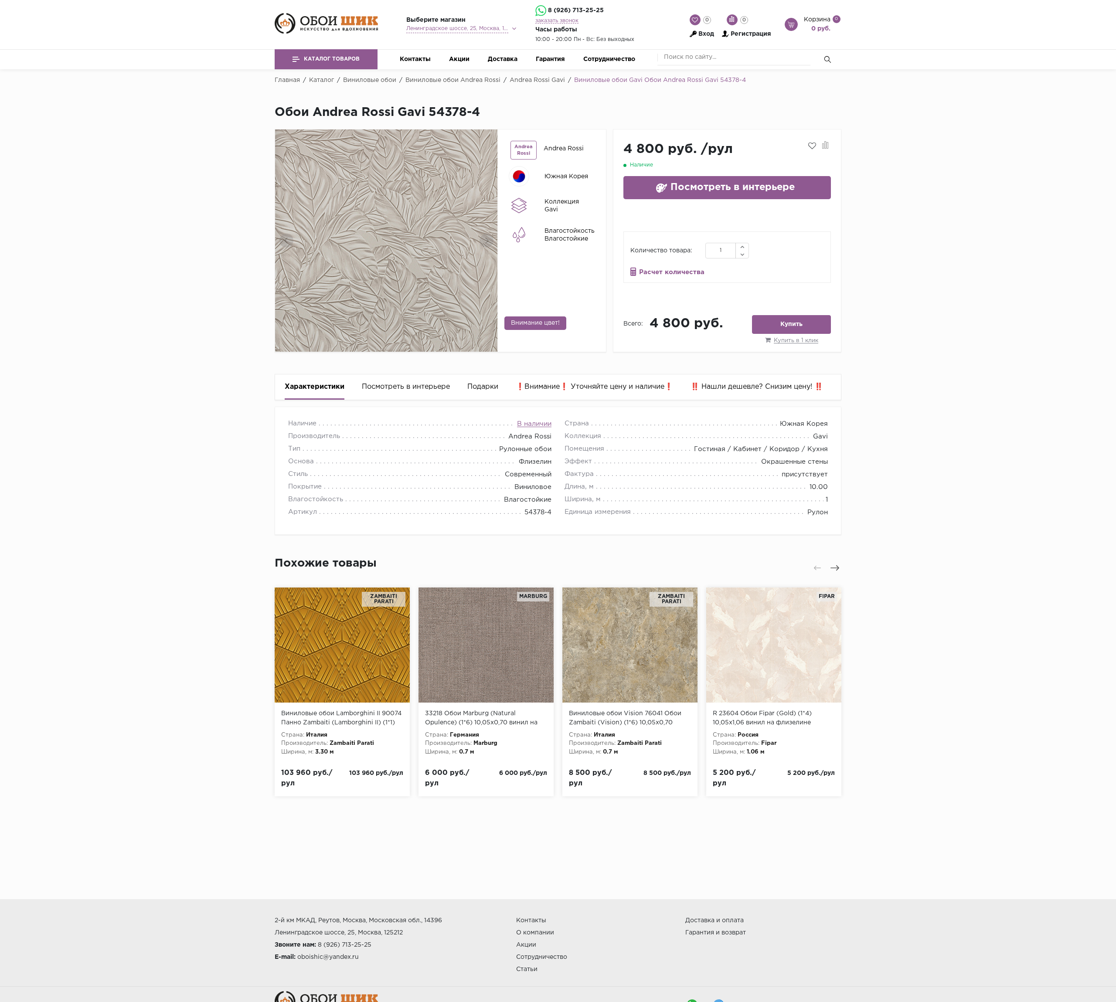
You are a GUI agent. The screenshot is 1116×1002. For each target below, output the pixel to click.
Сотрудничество (609, 59)
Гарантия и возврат (715, 932)
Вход (706, 34)
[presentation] (286, 241)
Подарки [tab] (482, 387)
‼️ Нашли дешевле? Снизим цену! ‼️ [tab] (757, 387)
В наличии (534, 424)
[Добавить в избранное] (812, 146)
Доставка (502, 59)
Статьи (527, 969)
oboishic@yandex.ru (328, 957)
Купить (791, 324)
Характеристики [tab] (314, 387)
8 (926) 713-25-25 (576, 10)
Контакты (415, 59)
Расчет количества (671, 272)
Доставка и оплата (714, 920)
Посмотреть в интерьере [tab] (406, 387)
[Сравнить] (825, 146)
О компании (535, 932)
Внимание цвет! (535, 323)
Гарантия (550, 59)
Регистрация (751, 34)
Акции (459, 59)
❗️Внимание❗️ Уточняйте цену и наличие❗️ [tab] (594, 387)
